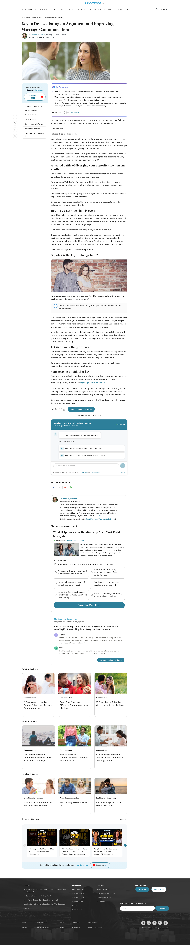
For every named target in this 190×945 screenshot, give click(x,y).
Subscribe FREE (33, 97)
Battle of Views (31, 110)
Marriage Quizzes (78, 898)
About (24, 922)
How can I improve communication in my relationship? (85, 455)
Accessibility (92, 922)
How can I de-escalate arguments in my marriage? (83, 448)
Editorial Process (43, 927)
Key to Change (31, 119)
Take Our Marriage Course (81, 409)
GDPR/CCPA (76, 927)
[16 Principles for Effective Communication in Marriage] (111, 684)
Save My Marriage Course (106, 893)
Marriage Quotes (78, 902)
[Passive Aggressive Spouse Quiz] (74, 793)
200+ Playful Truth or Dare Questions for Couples (41, 900)
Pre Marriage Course (104, 898)
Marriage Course (103, 889)
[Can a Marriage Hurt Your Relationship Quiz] (111, 793)
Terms (123, 472)
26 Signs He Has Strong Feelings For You (38, 896)
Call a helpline (83, 472)
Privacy (24, 927)
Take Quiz (29, 133)
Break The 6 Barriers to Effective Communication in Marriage (74, 705)
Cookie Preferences (95, 927)
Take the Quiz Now (89, 605)
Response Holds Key (33, 128)
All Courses (101, 902)
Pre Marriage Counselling (106, 798)
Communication (30, 698)
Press (62, 922)
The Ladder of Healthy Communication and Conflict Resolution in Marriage (38, 757)
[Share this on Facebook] (15, 119)
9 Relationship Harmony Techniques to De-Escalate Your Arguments (109, 757)
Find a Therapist (95, 472)
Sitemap (136, 928)
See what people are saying (110, 660)
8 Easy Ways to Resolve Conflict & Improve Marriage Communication (38, 705)
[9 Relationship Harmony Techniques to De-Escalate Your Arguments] (111, 736)
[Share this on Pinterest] (15, 138)
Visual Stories (77, 910)
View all (123, 819)
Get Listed (142, 889)
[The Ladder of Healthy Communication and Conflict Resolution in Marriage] (38, 736)
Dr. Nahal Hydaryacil (38, 35)
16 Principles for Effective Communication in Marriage (110, 704)
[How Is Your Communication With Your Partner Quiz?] (38, 793)
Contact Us (76, 922)
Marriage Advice (78, 893)
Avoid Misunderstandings (33, 798)
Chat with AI (74, 113)
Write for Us (159, 889)
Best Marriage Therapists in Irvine (100, 519)
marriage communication (92, 382)
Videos (74, 906)
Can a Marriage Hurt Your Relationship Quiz (108, 804)
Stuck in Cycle (30, 115)
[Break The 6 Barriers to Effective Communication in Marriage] (74, 684)
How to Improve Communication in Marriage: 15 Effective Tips (74, 757)
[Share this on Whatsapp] (15, 132)
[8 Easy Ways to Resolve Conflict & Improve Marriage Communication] (38, 684)
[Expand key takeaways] (124, 87)
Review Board (42, 922)
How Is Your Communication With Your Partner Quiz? (38, 804)
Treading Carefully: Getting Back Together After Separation (45, 904)
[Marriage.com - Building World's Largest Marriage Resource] (95, 5)
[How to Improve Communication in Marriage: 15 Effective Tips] (74, 736)
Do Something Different (34, 124)
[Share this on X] (15, 125)
